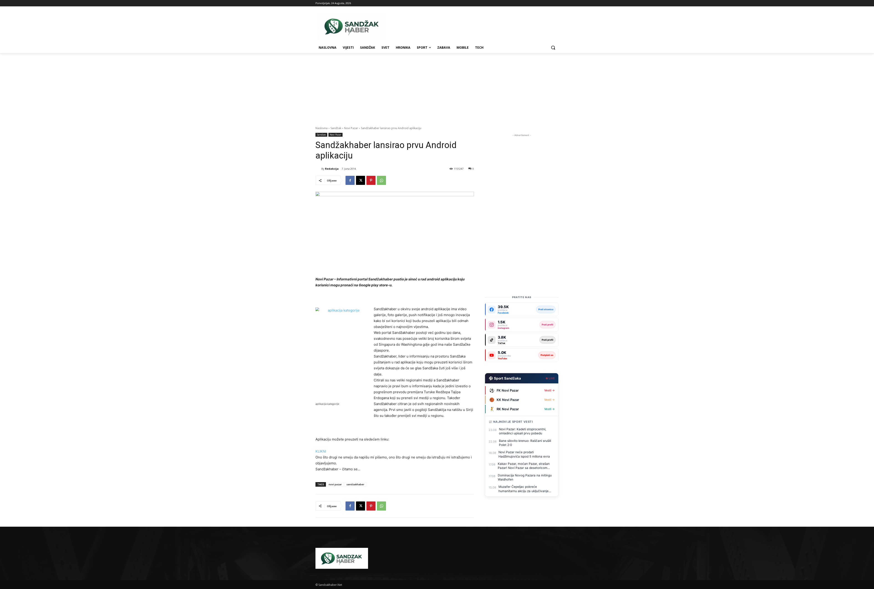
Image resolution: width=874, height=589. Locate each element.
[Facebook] (350, 180)
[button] (553, 47)
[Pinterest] (371, 180)
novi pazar (335, 484)
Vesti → (549, 390)
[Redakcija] (318, 168)
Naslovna (321, 128)
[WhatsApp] (381, 180)
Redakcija (332, 168)
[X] (360, 180)
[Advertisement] (437, 87)
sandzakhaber (355, 484)
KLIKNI (320, 451)
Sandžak (335, 128)
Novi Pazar (351, 128)
